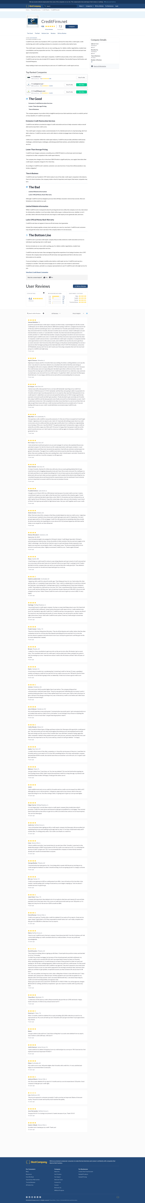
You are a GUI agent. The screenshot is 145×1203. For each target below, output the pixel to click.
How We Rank (30, 1177)
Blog (27, 1171)
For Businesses (109, 6)
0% (63, 299)
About (82, 6)
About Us (56, 1171)
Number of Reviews (96, 60)
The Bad (37, 33)
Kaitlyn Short (33, 37)
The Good (30, 33)
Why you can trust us (110, 2)
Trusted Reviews (30, 1182)
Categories (90, 6)
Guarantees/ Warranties (33, 1179)
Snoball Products (83, 1174)
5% (63, 303)
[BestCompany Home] (33, 6)
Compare (72, 26)
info (44, 293)
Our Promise (57, 1174)
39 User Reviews (49, 29)
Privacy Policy (52, 1200)
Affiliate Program (59, 1190)
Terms (58, 1200)
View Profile (81, 77)
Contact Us (57, 1182)
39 (91, 61)
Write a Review (99, 6)
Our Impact (57, 1177)
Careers (56, 1185)
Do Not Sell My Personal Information (69, 1200)
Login (116, 6)
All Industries (29, 1185)
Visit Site (81, 84)
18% (63, 298)
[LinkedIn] (37, 1197)
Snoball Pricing (83, 1177)
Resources (29, 1174)
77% (63, 296)
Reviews (53, 33)
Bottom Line (45, 33)
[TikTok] (40, 1197)
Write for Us (57, 1187)
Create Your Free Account (86, 1171)
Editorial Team (58, 1179)
